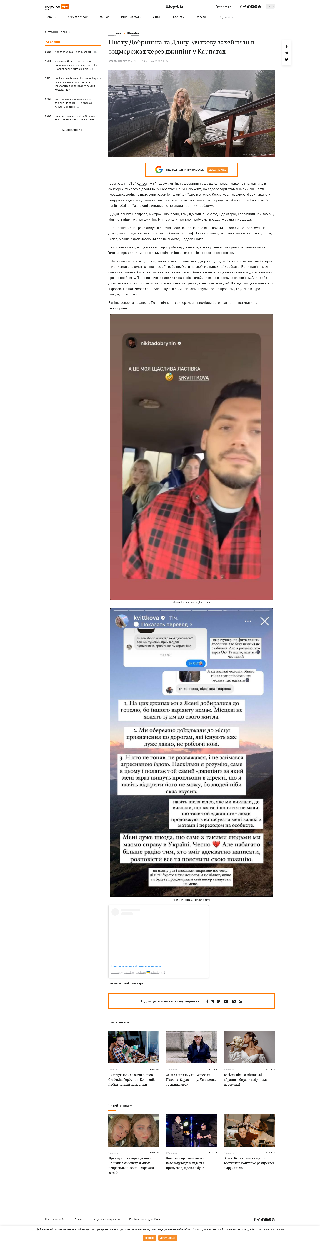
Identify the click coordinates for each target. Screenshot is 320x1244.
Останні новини (57, 32)
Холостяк (144, 183)
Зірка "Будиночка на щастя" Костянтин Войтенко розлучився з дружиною (249, 1163)
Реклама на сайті (55, 1219)
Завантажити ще (73, 130)
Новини (51, 17)
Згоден (149, 1238)
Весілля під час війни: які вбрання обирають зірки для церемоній (246, 1080)
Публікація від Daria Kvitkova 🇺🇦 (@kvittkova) (138, 972)
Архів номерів (223, 6)
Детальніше (167, 1238)
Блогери (179, 17)
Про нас (79, 1219)
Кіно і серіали (131, 17)
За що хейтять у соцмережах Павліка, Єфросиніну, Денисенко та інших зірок (191, 1080)
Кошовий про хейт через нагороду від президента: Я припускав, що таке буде (187, 1163)
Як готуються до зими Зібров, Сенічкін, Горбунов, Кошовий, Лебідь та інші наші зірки (131, 1080)
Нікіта (199, 239)
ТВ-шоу (105, 17)
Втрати (201, 17)
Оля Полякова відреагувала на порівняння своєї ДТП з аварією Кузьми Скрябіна (73, 102)
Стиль (157, 17)
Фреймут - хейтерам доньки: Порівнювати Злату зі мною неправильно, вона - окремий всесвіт (131, 1165)
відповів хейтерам (175, 302)
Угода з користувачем (107, 1219)
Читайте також (120, 1105)
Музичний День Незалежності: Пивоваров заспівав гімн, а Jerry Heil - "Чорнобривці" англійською (77, 64)
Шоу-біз (174, 6)
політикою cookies (271, 1229)
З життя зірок (78, 17)
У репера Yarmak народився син (73, 51)
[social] (207, 1001)
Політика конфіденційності (146, 1219)
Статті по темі (119, 1022)
